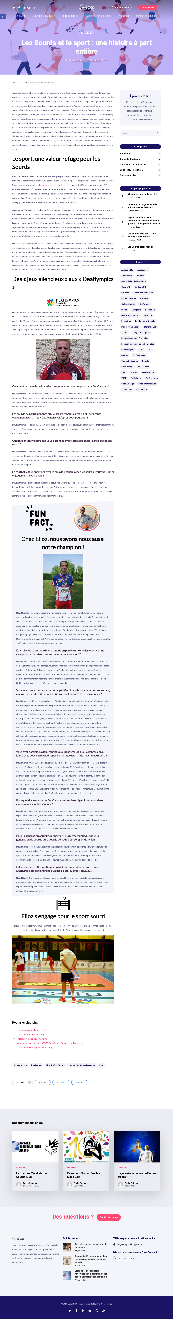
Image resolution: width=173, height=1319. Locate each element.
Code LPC (125, 287)
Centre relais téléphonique (133, 281)
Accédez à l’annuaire (124, 1258)
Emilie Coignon (76, 60)
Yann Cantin (126, 389)
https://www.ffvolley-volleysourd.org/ (35, 1047)
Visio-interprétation (147, 384)
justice (124, 332)
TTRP (124, 378)
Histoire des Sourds (55, 1065)
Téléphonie (136, 378)
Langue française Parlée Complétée (137, 344)
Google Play (121, 1244)
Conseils (144, 298)
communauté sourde (143, 293)
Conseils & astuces (130, 159)
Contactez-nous (109, 1217)
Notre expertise (128, 175)
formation (150, 310)
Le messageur (127, 350)
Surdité (134, 372)
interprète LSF (150, 327)
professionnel (139, 355)
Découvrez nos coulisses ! (133, 164)
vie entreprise (152, 378)
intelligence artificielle (145, 321)
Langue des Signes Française (82, 1065)
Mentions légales (104, 1304)
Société (145, 361)
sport (101, 1065)
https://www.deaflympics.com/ (32, 1030)
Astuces (140, 276)
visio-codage (127, 384)
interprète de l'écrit (130, 327)
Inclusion (148, 315)
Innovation (126, 321)
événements (141, 389)
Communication (128, 298)
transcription (148, 372)
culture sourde (20, 1065)
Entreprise (136, 310)
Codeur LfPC (141, 287)
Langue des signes (141, 332)
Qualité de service (129, 361)
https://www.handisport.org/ (31, 1034)
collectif (125, 293)
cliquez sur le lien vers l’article (51, 185)
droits (124, 310)
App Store (137, 1244)
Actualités (86, 33)
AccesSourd (143, 270)
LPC (149, 350)
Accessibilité (127, 270)
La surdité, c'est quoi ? (131, 170)
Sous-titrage (127, 367)
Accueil (15, 83)
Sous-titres (143, 367)
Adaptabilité (126, 276)
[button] (3, 16)
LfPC (141, 350)
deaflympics (36, 1065)
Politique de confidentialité (84, 1304)
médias (124, 355)
